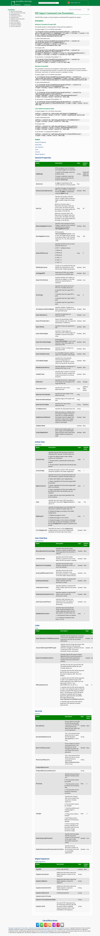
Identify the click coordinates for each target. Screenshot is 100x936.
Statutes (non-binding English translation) (40, 928)
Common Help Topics (16, 26)
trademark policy (44, 932)
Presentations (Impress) (16, 16)
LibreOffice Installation (16, 25)
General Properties (40, 142)
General (37, 160)
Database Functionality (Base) (17, 19)
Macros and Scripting (16, 23)
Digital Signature (40, 154)
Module (17, 5)
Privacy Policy (24, 928)
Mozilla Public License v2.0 (49, 929)
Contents (11, 10)
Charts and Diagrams (15, 22)
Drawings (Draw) (15, 17)
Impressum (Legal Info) (14, 928)
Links (36, 149)
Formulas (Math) (14, 20)
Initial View (38, 144)
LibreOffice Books (50, 920)
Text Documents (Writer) (16, 11)
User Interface (39, 147)
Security (37, 152)
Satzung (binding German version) (60, 928)
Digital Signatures (40, 861)
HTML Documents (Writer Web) (18, 13)
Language (27, 5)
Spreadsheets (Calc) (15, 14)
